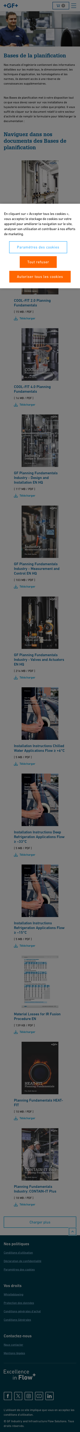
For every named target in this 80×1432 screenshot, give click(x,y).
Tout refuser (38, 262)
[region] (40, 246)
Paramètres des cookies (38, 247)
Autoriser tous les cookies (40, 277)
